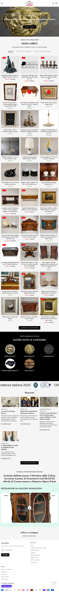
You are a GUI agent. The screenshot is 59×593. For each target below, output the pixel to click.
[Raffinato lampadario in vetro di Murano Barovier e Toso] (10, 146)
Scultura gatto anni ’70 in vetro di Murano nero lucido (10, 183)
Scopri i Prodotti (29, 27)
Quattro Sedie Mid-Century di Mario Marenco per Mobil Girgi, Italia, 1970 (49, 77)
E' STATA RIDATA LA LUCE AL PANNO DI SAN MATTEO (9, 447)
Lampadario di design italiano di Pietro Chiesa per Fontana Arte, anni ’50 (49, 131)
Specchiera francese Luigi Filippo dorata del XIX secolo (29, 292)
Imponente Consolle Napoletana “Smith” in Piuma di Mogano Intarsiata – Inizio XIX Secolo (10, 209)
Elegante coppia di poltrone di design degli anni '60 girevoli (48, 292)
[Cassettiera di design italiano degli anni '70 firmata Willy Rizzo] (10, 252)
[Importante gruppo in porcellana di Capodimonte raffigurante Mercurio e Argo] (29, 119)
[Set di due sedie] (10, 225)
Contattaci (4, 574)
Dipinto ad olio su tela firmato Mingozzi (10, 317)
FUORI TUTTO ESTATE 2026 (38, 548)
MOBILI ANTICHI (35, 555)
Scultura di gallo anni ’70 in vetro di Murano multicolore (48, 158)
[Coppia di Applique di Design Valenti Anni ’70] (49, 172)
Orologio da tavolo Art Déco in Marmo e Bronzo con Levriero (10, 292)
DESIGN (33, 552)
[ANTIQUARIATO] (49, 349)
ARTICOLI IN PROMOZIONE (42, 51)
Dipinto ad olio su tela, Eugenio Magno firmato (49, 103)
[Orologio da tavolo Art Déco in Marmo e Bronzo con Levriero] (10, 281)
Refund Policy (5, 579)
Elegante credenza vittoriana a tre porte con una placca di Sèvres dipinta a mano (48, 236)
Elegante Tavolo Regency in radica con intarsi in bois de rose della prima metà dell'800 (29, 264)
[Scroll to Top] (56, 585)
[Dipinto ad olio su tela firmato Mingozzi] (10, 306)
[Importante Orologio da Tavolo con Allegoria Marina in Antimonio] (10, 65)
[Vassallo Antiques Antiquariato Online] (29, 3)
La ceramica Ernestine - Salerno (8, 412)
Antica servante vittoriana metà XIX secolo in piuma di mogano (29, 236)
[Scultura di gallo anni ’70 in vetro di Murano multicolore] (49, 146)
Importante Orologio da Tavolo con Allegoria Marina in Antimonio (10, 76)
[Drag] (29, 508)
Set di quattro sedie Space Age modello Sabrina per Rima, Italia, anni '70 (29, 77)
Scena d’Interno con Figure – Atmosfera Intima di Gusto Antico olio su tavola (48, 318)
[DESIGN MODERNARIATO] (10, 364)
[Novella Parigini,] (10, 119)
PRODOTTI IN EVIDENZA (23, 51)
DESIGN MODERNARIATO (10, 371)
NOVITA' (10, 51)
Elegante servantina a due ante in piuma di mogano (29, 317)
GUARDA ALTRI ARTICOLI (29, 463)
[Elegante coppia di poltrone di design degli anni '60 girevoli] (49, 281)
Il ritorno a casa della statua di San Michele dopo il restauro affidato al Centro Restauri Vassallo (48, 416)
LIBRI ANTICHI (29, 371)
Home (32, 545)
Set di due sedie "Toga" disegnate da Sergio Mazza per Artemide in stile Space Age (10, 236)
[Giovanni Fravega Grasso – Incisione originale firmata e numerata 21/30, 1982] (10, 92)
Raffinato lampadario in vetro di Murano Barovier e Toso (10, 158)
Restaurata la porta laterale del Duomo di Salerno (28, 412)
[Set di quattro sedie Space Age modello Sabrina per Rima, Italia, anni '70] (29, 65)
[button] (56, 3)
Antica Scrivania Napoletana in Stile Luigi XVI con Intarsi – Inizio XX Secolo (29, 104)
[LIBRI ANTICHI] (29, 364)
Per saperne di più (6, 423)
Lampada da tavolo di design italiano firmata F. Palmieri (29, 158)
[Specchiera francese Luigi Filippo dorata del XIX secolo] (29, 281)
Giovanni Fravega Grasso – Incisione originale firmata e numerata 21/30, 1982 (10, 104)
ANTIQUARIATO (48, 356)
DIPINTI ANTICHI (10, 356)
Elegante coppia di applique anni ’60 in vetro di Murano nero (29, 183)
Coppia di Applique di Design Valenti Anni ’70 (48, 183)
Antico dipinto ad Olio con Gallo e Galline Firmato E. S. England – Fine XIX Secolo (49, 209)
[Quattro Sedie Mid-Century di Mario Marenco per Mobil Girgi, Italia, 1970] (49, 65)
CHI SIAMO (34, 562)
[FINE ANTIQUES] (29, 349)
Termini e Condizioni (6, 569)
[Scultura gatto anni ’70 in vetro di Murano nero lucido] (10, 172)
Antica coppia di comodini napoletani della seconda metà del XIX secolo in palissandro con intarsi (49, 265)
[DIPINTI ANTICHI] (10, 349)
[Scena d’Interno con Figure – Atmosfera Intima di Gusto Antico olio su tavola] (49, 306)
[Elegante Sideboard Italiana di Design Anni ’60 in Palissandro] (29, 197)
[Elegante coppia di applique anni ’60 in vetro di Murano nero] (29, 172)
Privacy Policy (5, 576)
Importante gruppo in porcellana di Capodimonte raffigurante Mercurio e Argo (29, 131)
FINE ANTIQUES (29, 356)
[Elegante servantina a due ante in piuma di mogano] (29, 306)
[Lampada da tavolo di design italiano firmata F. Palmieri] (29, 146)
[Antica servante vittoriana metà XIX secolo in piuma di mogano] (29, 225)
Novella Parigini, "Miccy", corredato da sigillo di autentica (10, 130)
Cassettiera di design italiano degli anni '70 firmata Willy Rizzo (10, 263)
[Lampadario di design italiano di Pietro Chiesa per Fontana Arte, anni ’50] (49, 119)
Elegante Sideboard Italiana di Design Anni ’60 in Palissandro (29, 209)
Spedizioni (4, 572)
